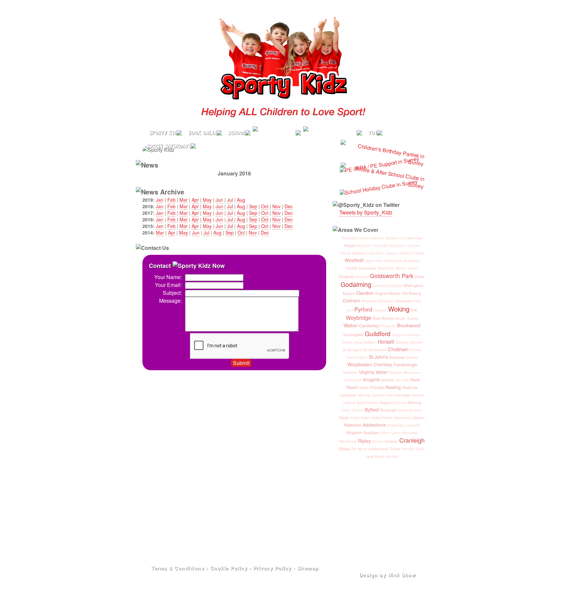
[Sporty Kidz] (163, 132)
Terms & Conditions (177, 568)
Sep (253, 206)
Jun (219, 199)
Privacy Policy (272, 568)
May (207, 199)
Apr (195, 199)
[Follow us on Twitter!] (393, 119)
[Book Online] (204, 132)
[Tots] (374, 132)
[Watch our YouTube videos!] (415, 119)
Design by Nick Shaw (387, 575)
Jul (230, 199)
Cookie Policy (229, 568)
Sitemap (308, 568)
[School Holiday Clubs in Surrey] (333, 132)
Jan (159, 199)
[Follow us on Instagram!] (404, 119)
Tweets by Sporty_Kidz (365, 212)
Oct (264, 206)
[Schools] (238, 132)
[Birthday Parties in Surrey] (278, 132)
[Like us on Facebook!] (383, 119)
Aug (241, 199)
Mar (183, 199)
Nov (276, 206)
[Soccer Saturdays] (170, 145)
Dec (288, 206)
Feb (171, 199)
